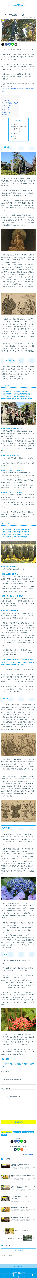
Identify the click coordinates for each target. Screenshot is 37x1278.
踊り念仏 (5, 110)
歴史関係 (9, 1132)
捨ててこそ (6, 112)
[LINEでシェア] (12, 44)
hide (13, 97)
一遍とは (5, 100)
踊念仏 (31, 1132)
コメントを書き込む (18, 1250)
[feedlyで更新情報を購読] (18, 1149)
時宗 (15, 1132)
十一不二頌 (8, 105)
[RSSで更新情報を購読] (21, 1149)
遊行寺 (4, 1134)
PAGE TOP (19, 1266)
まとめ (5, 114)
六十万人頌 (8, 107)
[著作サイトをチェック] (15, 1149)
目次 (16, 120)
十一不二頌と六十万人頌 (10, 103)
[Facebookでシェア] (6, 44)
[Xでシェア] (2, 44)
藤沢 (20, 1132)
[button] (15, 44)
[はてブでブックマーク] (9, 44)
